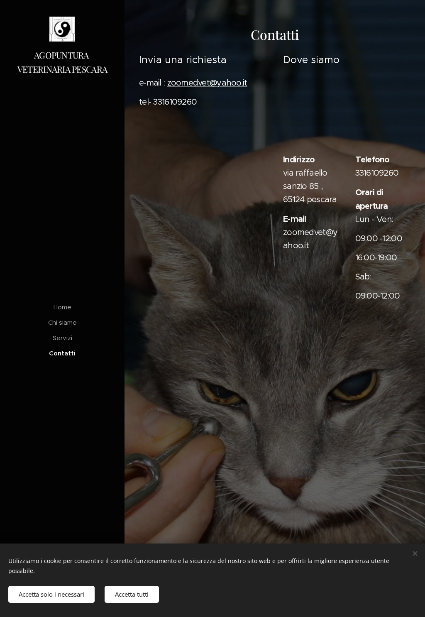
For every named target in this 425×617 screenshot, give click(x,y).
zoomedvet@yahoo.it (207, 83)
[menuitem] (62, 307)
